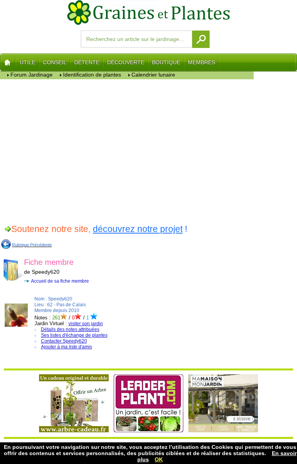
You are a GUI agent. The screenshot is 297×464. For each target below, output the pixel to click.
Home (8, 62)
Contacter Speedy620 (64, 341)
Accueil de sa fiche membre (60, 281)
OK (159, 459)
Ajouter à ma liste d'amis (66, 347)
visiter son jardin (85, 323)
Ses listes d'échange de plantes (74, 335)
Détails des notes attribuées (70, 329)
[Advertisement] (127, 150)
